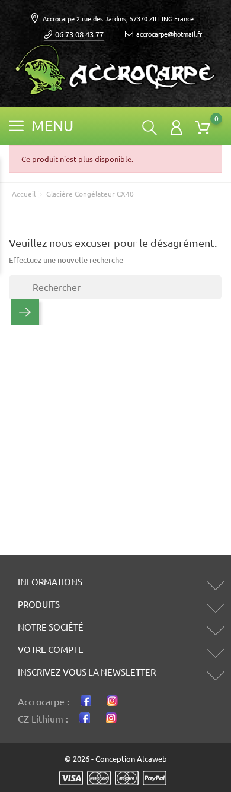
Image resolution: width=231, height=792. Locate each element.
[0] (202, 127)
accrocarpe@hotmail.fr (169, 34)
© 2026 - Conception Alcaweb (116, 759)
